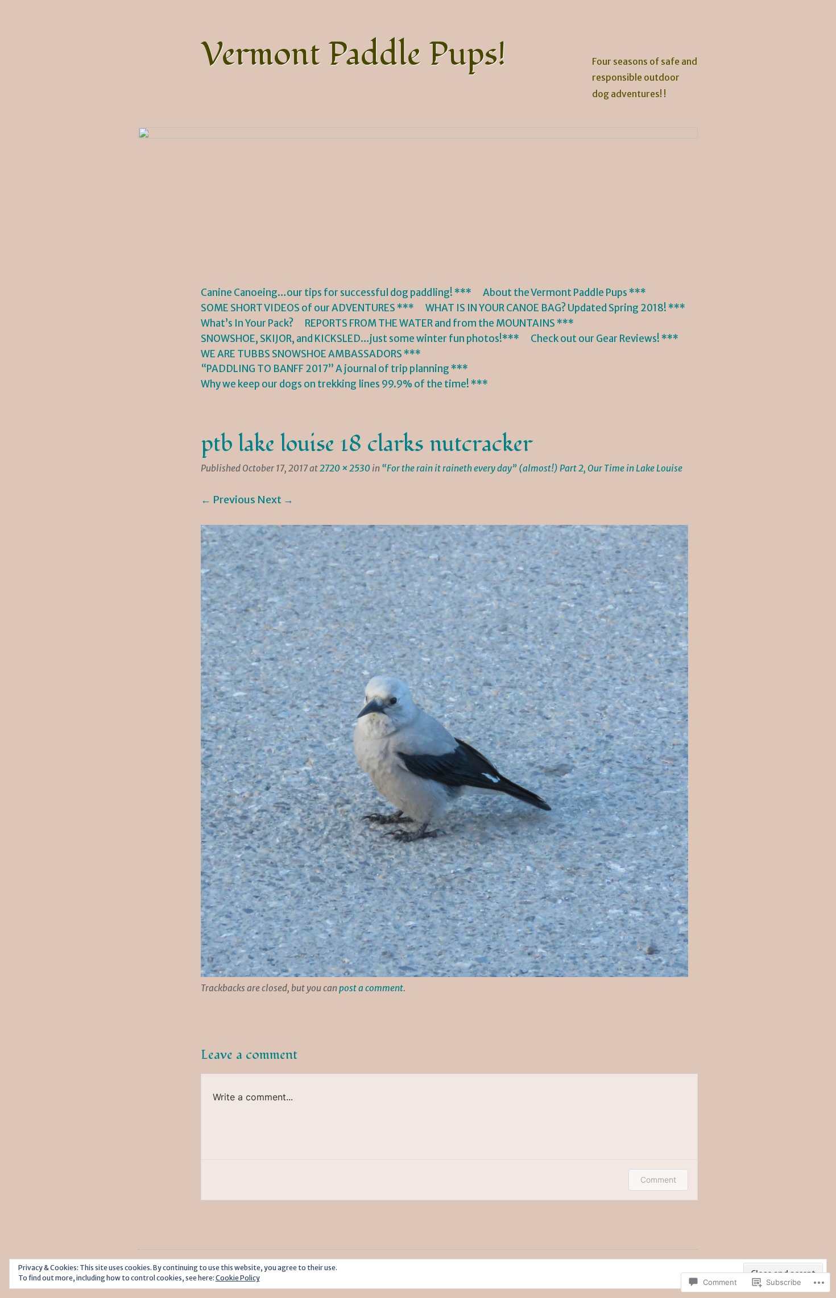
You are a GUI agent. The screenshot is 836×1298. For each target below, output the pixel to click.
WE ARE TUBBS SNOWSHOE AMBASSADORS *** (311, 354)
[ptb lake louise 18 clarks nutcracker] (444, 973)
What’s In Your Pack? (247, 323)
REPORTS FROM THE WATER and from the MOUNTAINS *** (439, 323)
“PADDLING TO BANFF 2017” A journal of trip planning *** (334, 368)
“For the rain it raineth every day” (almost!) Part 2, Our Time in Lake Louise (532, 468)
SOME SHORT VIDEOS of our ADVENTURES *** (307, 308)
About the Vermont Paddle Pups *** (564, 292)
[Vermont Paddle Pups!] (418, 196)
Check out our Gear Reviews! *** (604, 338)
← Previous (228, 499)
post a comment (371, 988)
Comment (658, 1179)
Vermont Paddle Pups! (353, 54)
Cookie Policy (238, 1278)
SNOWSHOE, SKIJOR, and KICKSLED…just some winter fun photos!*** (360, 338)
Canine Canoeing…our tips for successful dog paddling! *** (336, 292)
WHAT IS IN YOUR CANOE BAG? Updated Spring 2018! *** (555, 308)
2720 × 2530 (345, 468)
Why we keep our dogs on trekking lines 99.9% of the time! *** (344, 384)
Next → (275, 499)
